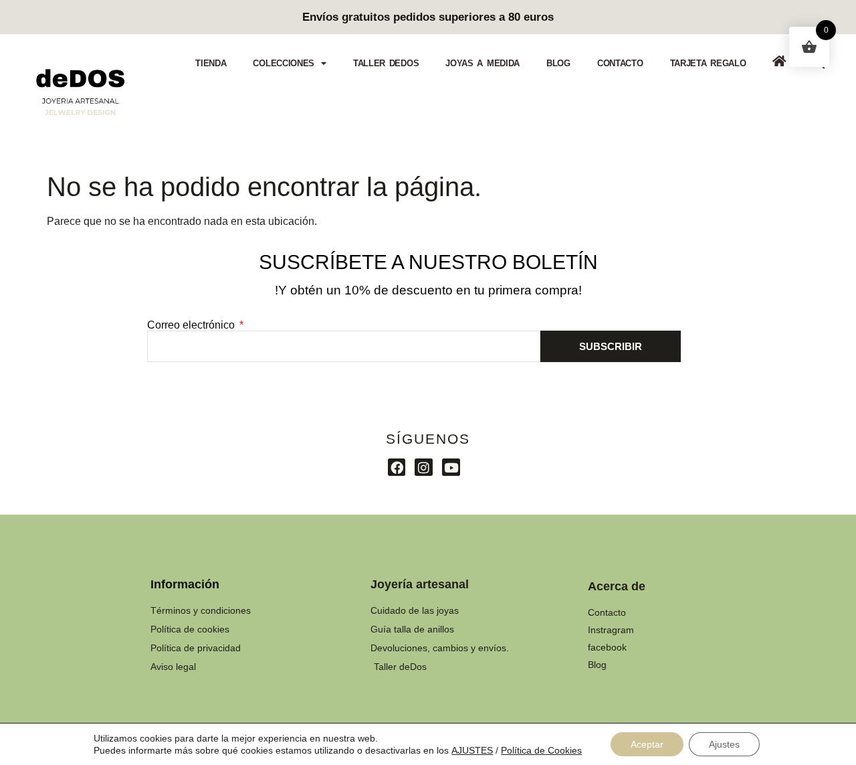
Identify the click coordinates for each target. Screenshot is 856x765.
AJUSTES (472, 750)
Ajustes (724, 744)
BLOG (558, 63)
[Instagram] (424, 467)
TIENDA (210, 63)
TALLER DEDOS (386, 63)
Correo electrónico (192, 325)
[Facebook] (397, 467)
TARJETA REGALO (708, 63)
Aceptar (647, 744)
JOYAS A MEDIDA (482, 63)
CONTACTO (620, 63)
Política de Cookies (541, 750)
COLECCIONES (283, 63)
